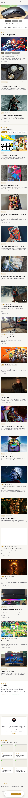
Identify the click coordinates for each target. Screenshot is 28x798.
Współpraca (3, 791)
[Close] (22, 794)
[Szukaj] (20, 2)
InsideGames (10, 731)
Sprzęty (14, 132)
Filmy (20, 132)
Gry (9, 132)
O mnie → (14, 733)
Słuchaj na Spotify (15, 694)
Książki (25, 132)
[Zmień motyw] (23, 2)
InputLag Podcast (18, 731)
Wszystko (4, 132)
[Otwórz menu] (26, 2)
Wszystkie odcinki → (5, 694)
